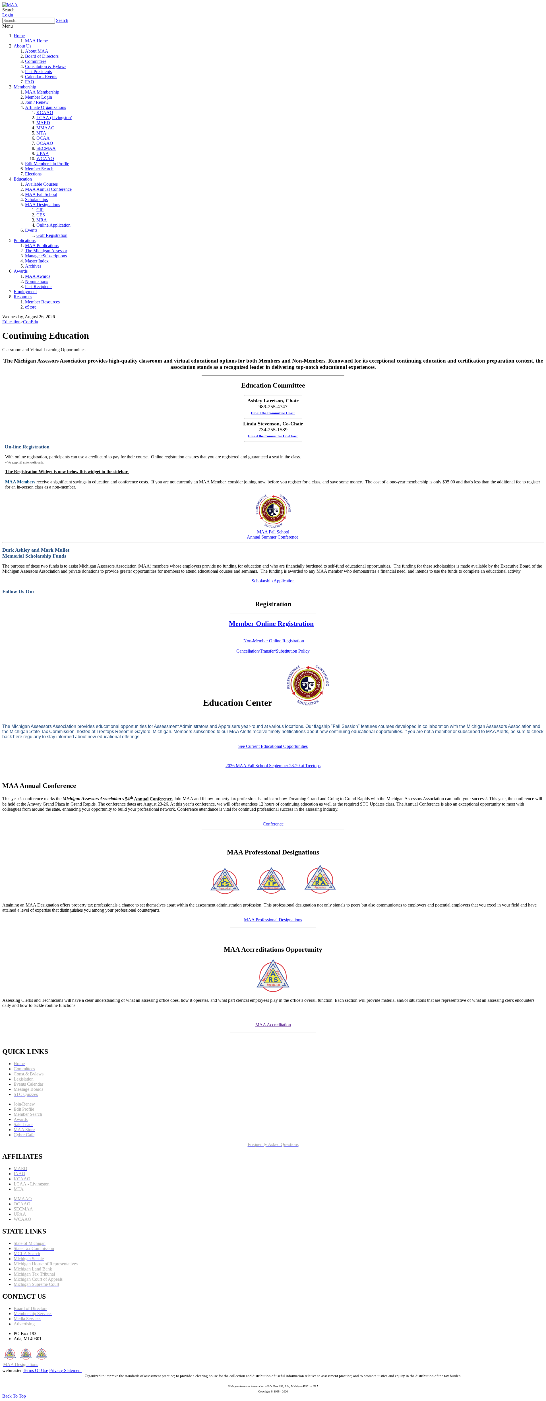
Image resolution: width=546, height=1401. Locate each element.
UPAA (42, 153)
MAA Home (36, 40)
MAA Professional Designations (273, 919)
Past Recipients (38, 286)
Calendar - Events (41, 76)
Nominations (36, 281)
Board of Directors (42, 56)
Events (31, 230)
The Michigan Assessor (46, 250)
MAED (43, 122)
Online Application (53, 225)
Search (62, 20)
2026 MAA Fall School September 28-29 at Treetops (273, 765)
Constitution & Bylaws (45, 66)
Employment (25, 291)
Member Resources (42, 301)
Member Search (39, 168)
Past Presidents (38, 71)
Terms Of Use (35, 1370)
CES (40, 214)
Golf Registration (51, 235)
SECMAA (46, 148)
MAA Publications (42, 245)
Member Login (38, 97)
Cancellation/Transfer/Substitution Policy (273, 651)
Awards (21, 271)
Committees (35, 61)
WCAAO (45, 158)
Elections (33, 173)
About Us (22, 46)
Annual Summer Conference (272, 537)
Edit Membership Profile (47, 163)
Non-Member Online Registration (273, 640)
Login (7, 15)
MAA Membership (42, 92)
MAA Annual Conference (48, 189)
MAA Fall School (41, 194)
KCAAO (44, 112)
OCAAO (44, 143)
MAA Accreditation (273, 1024)
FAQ (29, 81)
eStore (30, 307)
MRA (41, 220)
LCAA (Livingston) (54, 117)
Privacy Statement (65, 1370)
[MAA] (10, 4)
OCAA (43, 138)
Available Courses (41, 184)
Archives (33, 266)
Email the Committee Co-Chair (273, 436)
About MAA (36, 51)
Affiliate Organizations (45, 107)
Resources (23, 296)
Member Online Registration (271, 623)
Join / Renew (37, 102)
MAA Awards (37, 276)
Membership (25, 86)
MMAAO (45, 127)
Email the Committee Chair (273, 413)
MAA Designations (42, 204)
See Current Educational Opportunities (273, 746)
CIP (40, 209)
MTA (41, 133)
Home (19, 35)
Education (23, 179)
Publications (25, 240)
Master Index (37, 260)
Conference (273, 823)
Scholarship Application (273, 580)
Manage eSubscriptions (46, 255)
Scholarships (36, 199)
